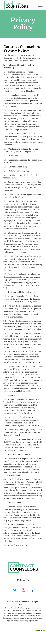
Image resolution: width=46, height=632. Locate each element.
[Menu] (39, 5)
